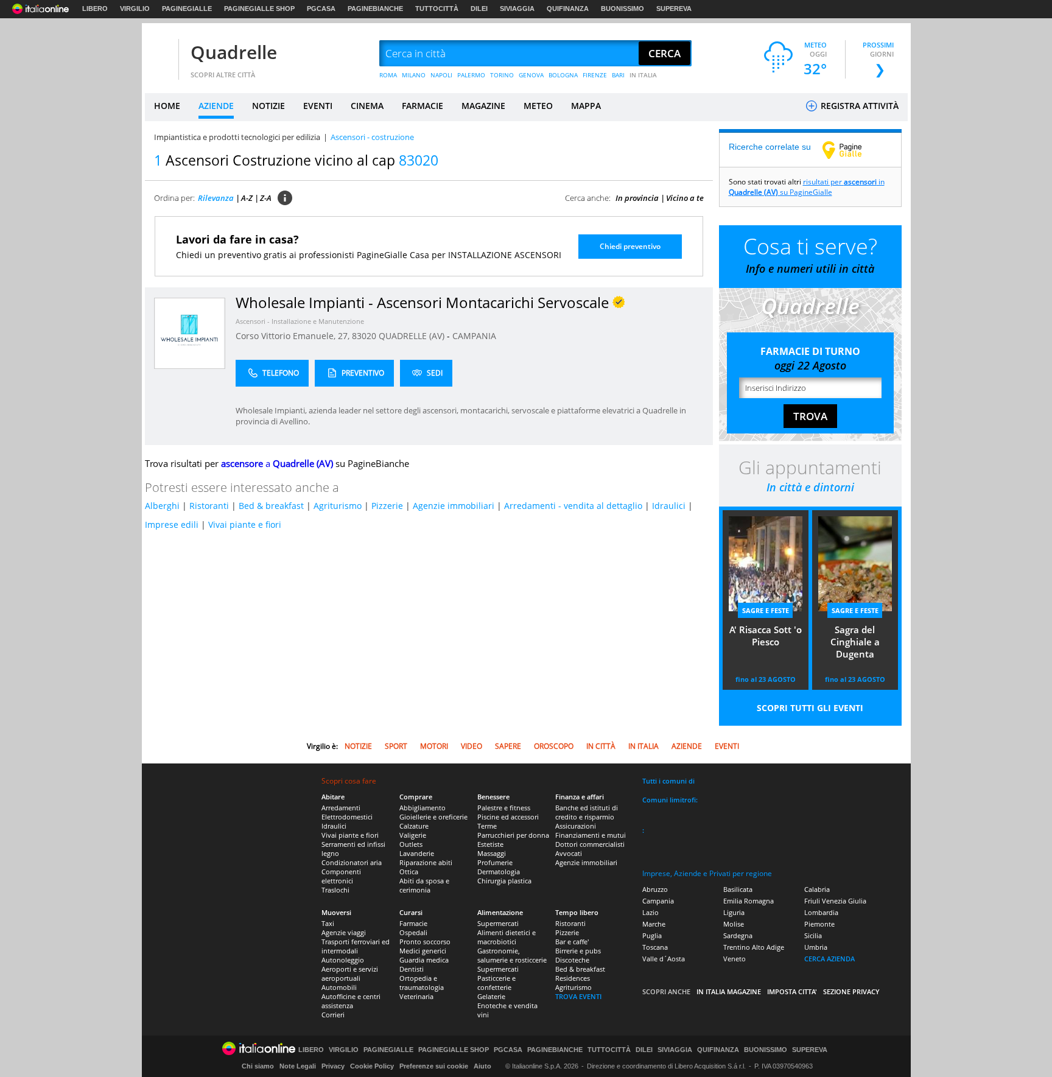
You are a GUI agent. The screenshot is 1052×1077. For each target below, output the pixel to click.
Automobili (339, 987)
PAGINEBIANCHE (375, 8)
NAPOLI (441, 75)
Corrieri (333, 1014)
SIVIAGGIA (517, 8)
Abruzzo (655, 889)
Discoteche (572, 959)
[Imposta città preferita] (160, 53)
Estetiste (490, 844)
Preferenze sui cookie (433, 1066)
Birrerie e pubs (578, 950)
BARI (618, 75)
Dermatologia (498, 871)
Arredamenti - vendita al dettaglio (573, 505)
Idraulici (669, 505)
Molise (733, 923)
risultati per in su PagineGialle (807, 187)
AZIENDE (216, 105)
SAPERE (508, 746)
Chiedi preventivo (630, 246)
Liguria (734, 912)
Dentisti (411, 969)
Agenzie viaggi (343, 932)
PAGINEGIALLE (187, 8)
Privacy (333, 1066)
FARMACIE (422, 105)
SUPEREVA (674, 8)
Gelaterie (491, 996)
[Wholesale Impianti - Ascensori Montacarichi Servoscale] (190, 333)
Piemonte (819, 923)
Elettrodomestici (347, 816)
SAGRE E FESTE (765, 610)
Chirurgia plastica (504, 880)
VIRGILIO (135, 8)
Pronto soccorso (425, 941)
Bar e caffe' (572, 941)
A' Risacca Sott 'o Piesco (765, 635)
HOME (167, 105)
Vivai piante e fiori (244, 524)
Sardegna (737, 935)
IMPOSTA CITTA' (792, 991)
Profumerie (495, 862)
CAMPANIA (474, 336)
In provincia (637, 197)
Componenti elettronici (341, 876)
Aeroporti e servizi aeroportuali (349, 973)
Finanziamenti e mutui (590, 835)
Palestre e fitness (503, 807)
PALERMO (471, 75)
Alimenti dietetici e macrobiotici (506, 937)
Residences (572, 978)
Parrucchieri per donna (513, 835)
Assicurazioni (575, 825)
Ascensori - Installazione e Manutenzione (300, 321)
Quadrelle (234, 52)
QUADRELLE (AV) (413, 336)
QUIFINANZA (568, 8)
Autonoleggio (342, 959)
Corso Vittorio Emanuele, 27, (294, 336)
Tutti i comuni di (668, 780)
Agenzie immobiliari (453, 505)
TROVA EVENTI (578, 996)
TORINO (502, 75)
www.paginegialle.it (851, 150)
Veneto (734, 958)
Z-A (266, 197)
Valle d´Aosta (663, 958)
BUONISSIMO (622, 8)
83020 (364, 336)
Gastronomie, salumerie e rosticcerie (512, 955)
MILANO (414, 75)
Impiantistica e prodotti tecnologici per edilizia (237, 137)
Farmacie (413, 923)
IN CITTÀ (600, 746)
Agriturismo (338, 505)
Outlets (411, 844)
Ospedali (413, 932)
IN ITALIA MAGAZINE (728, 991)
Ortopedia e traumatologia (421, 983)
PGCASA (321, 8)
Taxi (327, 923)
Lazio (650, 912)
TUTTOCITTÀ (436, 8)
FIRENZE (595, 75)
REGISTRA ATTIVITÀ (858, 105)
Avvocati (568, 853)
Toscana (655, 947)
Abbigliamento (422, 807)
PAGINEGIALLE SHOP (259, 8)
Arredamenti (340, 807)
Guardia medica (424, 959)
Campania (658, 900)
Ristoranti (209, 505)
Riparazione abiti (425, 862)
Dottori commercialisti (590, 844)
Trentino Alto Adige (753, 947)
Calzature (414, 825)
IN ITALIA (643, 75)
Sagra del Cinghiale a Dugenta (855, 641)
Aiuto (482, 1066)
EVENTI (317, 105)
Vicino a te (685, 197)
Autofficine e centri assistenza (350, 1001)
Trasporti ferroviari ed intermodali (355, 946)
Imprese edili (171, 524)
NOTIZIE (268, 105)
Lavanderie (416, 853)
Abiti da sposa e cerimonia (424, 885)
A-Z (247, 197)
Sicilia (813, 935)
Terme (487, 825)
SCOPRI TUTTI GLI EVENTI (810, 708)
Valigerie (412, 835)
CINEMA (367, 105)
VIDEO (471, 746)
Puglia (652, 935)
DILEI (479, 8)
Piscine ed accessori (508, 816)
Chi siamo (258, 1066)
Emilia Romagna (748, 900)
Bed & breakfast (271, 505)
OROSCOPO (553, 746)
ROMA (388, 75)
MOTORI (434, 746)
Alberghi (162, 505)
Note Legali (297, 1066)
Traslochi (335, 889)
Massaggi (491, 853)
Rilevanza (216, 197)
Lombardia (821, 912)
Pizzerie (387, 505)
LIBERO (95, 8)
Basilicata (737, 889)
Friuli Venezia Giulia (835, 900)
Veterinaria (416, 996)
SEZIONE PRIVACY (851, 991)
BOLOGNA (563, 75)
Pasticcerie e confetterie (496, 983)
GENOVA (531, 75)
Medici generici (422, 950)
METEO (538, 105)
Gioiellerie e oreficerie (433, 816)
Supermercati (498, 923)
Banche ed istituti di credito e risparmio (586, 812)
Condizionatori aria (351, 862)
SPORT (396, 746)
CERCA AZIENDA (829, 958)
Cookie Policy (372, 1066)
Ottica (408, 871)
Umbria (815, 947)
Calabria (817, 889)
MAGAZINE (483, 105)
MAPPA (586, 105)
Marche (653, 923)
